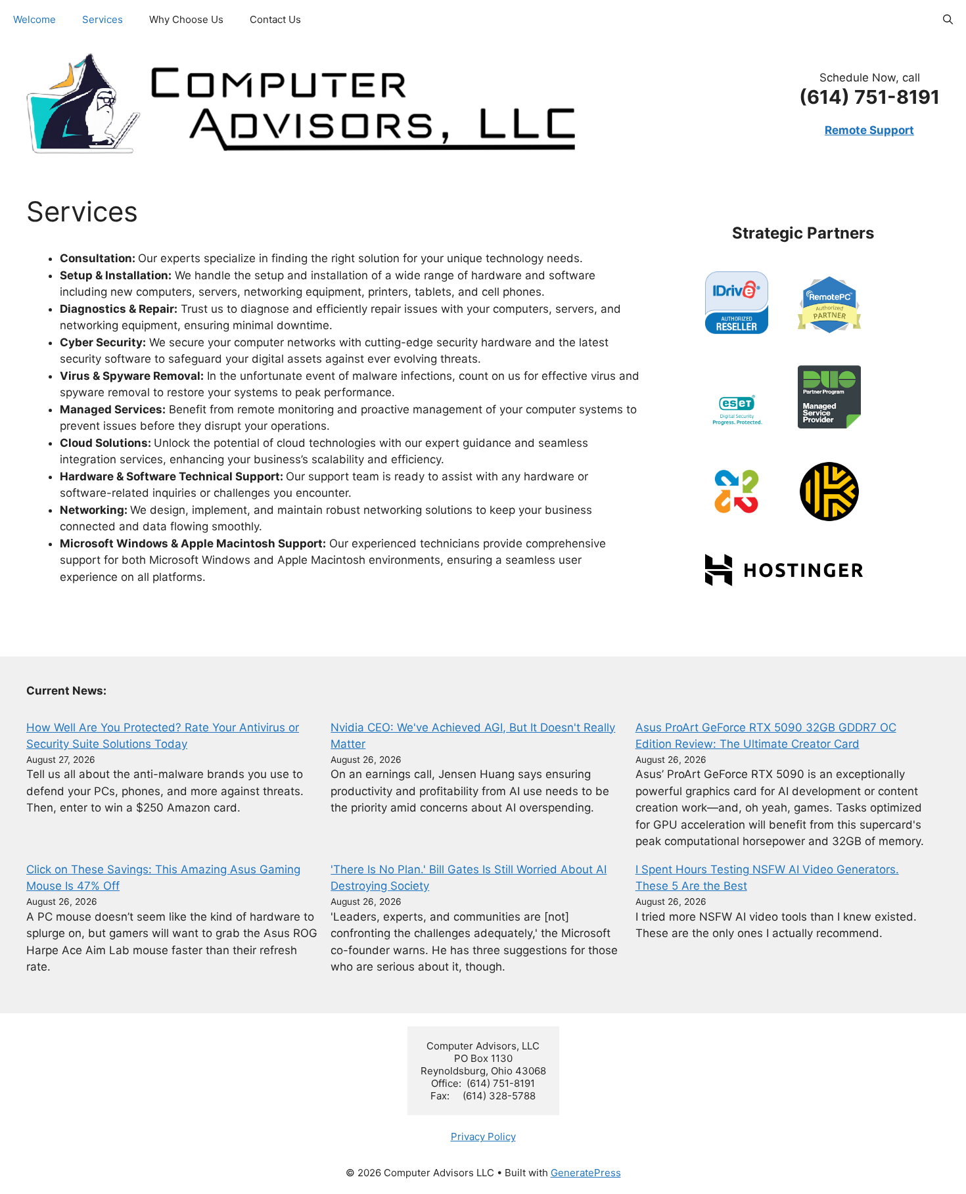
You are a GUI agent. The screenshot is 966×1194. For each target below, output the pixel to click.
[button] (948, 19)
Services (102, 19)
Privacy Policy (483, 1136)
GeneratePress (586, 1172)
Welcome (34, 19)
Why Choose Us (186, 19)
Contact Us (275, 19)
